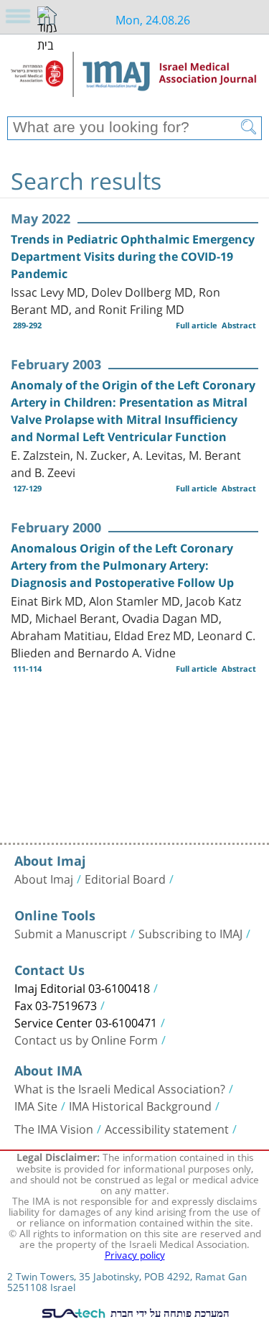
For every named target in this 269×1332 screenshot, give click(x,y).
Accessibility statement (167, 1128)
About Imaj (43, 878)
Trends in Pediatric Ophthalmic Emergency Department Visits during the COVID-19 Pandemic (133, 256)
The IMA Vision (53, 1128)
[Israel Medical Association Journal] (134, 80)
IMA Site (35, 1105)
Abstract (239, 325)
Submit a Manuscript (70, 932)
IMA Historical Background (140, 1105)
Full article (196, 325)
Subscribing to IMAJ (190, 932)
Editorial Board (125, 878)
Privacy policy (135, 1254)
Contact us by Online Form (86, 1038)
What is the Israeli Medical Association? (119, 1087)
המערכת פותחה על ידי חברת (168, 1312)
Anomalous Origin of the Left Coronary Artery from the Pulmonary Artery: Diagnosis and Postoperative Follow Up (122, 565)
